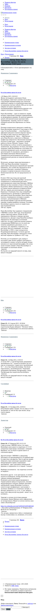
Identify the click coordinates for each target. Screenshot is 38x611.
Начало (7, 17)
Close (3, 609)
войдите (30, 603)
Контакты (8, 7)
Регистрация (9, 21)
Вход (6, 19)
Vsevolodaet (5, 384)
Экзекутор (4, 420)
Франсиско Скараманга (9, 73)
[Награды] (12, 85)
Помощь (7, 6)
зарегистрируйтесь (7, 605)
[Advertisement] (19, 276)
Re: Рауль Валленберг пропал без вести (12, 439)
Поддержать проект (11, 9)
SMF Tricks (15, 585)
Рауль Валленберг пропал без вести (11, 92)
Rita (2, 300)
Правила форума (10, 2)
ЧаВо (6, 4)
